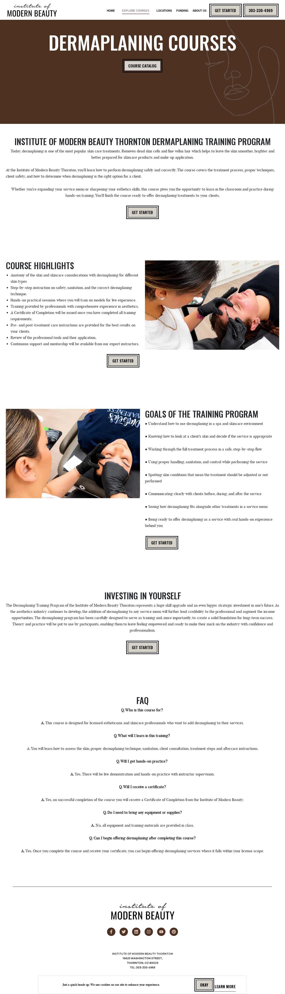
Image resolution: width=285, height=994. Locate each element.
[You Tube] (161, 932)
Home (111, 10)
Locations (164, 10)
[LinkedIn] (136, 932)
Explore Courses (135, 10)
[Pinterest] (174, 932)
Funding (182, 10)
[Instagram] (149, 932)
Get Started (225, 10)
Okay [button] (204, 985)
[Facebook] (111, 932)
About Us (200, 10)
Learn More (225, 988)
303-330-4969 (261, 10)
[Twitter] (124, 932)
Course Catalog (143, 65)
